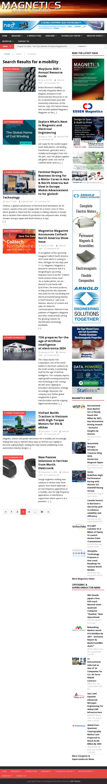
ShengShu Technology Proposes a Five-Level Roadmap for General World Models (94, 560)
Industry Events (95, 36)
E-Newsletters (34, 36)
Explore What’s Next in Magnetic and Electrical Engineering (52, 127)
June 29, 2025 (46, 80)
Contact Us (23, 41)
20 (42, 511)
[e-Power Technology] (19, 182)
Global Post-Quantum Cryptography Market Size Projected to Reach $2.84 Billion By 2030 (94, 734)
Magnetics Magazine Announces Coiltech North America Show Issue (53, 236)
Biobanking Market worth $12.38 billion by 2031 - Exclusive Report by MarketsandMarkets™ (95, 636)
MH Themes (75, 781)
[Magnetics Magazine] (53, 16)
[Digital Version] (19, 79)
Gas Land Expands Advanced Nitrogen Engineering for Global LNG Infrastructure (95, 703)
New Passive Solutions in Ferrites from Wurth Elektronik (53, 462)
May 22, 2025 (46, 136)
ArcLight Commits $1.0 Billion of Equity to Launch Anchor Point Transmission (95, 533)
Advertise (6, 41)
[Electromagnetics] (19, 132)
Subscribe (50, 36)
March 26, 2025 (47, 245)
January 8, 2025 (47, 352)
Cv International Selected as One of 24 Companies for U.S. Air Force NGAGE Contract (94, 669)
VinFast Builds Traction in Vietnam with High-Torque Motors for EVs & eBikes (53, 420)
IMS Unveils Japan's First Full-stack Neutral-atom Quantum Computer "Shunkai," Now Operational (95, 606)
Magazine (16, 36)
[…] (55, 112)
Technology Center (70, 36)
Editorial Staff (62, 136)
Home (4, 36)
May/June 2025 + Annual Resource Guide (50, 72)
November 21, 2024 (49, 472)
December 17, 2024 (49, 431)
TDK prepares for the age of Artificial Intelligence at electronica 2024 (53, 342)
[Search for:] (90, 46)
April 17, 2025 (11, 201)
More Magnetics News (83, 578)
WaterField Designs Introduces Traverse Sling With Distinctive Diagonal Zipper (95, 453)
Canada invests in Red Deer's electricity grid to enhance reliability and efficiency (95, 508)
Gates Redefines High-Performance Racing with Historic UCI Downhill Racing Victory (95, 481)
